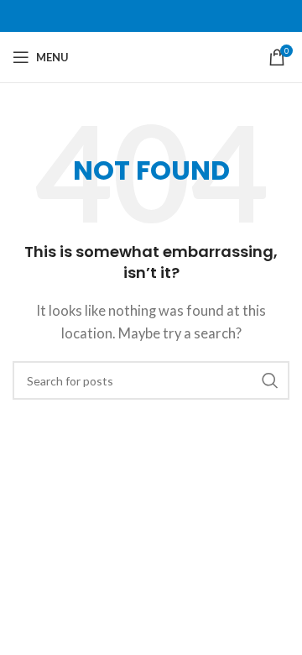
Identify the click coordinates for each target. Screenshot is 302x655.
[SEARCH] (270, 380)
